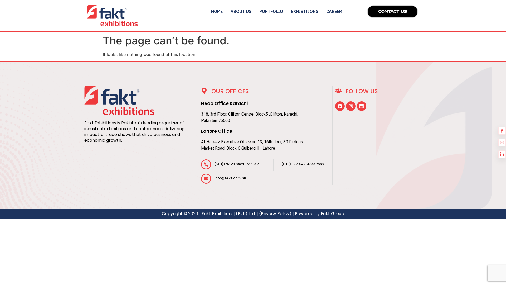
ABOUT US (241, 11)
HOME (217, 11)
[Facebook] (340, 106)
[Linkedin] (361, 106)
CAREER (334, 11)
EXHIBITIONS (304, 11)
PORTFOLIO (271, 11)
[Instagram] (351, 106)
